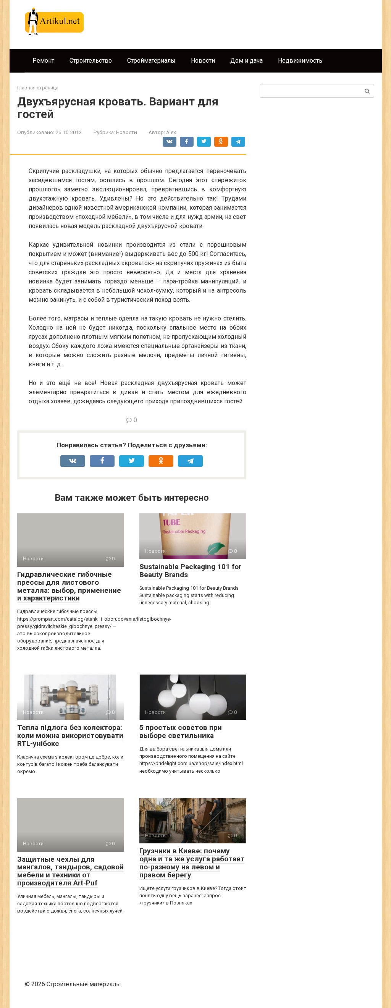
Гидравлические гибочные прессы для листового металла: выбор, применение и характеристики (69, 586)
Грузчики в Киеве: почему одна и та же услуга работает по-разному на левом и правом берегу (192, 862)
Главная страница (37, 88)
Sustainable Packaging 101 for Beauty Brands (190, 570)
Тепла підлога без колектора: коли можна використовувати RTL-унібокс (70, 735)
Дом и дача (246, 60)
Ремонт (43, 60)
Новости (203, 60)
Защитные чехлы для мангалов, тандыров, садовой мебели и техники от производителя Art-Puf (70, 871)
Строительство (90, 60)
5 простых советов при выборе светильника (180, 731)
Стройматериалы (151, 60)
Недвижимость (300, 60)
